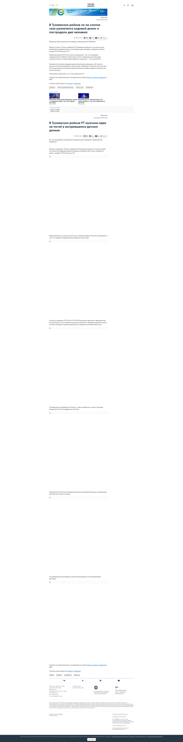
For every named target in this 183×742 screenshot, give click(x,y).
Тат (57, 5)
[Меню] (132, 5)
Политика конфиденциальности (119, 725)
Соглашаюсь (91, 739)
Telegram (77, 83)
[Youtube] (118, 680)
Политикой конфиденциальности (155, 736)
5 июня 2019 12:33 (101, 20)
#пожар (51, 675)
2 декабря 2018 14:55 (100, 118)
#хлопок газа (79, 87)
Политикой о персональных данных (137, 736)
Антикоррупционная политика (119, 716)
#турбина (52, 87)
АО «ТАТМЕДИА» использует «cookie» (120, 719)
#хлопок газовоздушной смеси (65, 87)
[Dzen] (100, 680)
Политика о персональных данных (120, 714)
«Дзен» (69, 83)
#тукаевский (89, 87)
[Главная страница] (90, 5)
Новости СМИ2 (54, 109)
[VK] (64, 680)
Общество (103, 17)
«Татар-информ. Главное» (96, 77)
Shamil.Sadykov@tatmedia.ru (119, 729)
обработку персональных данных (120, 736)
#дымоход (76, 675)
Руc (50, 5)
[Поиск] (124, 5)
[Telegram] (82, 680)
